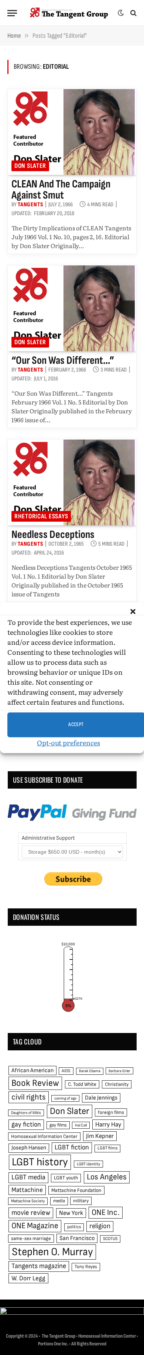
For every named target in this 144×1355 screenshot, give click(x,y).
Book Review (35, 1083)
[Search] (133, 13)
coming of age (65, 1098)
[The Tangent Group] (69, 13)
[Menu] (12, 13)
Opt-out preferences (68, 743)
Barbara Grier (119, 1070)
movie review (30, 1213)
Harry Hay (108, 1124)
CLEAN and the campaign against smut (60, 189)
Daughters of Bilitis (26, 1112)
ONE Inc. (106, 1212)
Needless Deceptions (53, 534)
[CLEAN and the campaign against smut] (72, 132)
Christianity (116, 1084)
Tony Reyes (86, 1267)
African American (32, 1070)
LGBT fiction (72, 1147)
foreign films (111, 1112)
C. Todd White (82, 1084)
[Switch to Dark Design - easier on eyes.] (121, 13)
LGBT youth (66, 1178)
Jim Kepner (100, 1136)
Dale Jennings (101, 1097)
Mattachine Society (28, 1201)
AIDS (66, 1071)
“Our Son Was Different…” (62, 360)
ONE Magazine (34, 1226)
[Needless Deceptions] (72, 482)
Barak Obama (89, 1070)
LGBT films (107, 1148)
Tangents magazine (38, 1266)
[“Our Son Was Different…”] (72, 308)
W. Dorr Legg (28, 1278)
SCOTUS (110, 1238)
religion (99, 1226)
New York (71, 1213)
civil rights (28, 1097)
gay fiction (26, 1124)
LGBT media (28, 1177)
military (81, 1201)
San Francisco (77, 1238)
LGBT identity (88, 1164)
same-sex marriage (31, 1238)
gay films (58, 1125)
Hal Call (81, 1125)
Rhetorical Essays (41, 516)
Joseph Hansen (28, 1147)
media (59, 1201)
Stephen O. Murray (52, 1252)
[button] (133, 611)
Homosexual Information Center (44, 1136)
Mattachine (27, 1190)
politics (74, 1227)
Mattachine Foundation (76, 1190)
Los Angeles (107, 1177)
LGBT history (40, 1162)
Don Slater (30, 166)
